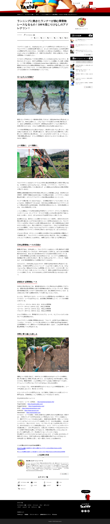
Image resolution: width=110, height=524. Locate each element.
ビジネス (35, 482)
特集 (39, 507)
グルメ (60, 482)
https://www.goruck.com (31, 410)
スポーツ (37, 37)
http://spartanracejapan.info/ (45, 402)
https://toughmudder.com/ (35, 404)
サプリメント (23, 488)
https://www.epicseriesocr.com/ (31, 408)
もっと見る (64, 473)
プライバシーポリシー (34, 514)
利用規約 (26, 514)
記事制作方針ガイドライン (45, 514)
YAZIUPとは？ (20, 514)
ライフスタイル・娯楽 (25, 482)
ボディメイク (23, 485)
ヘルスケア (48, 485)
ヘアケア (35, 485)
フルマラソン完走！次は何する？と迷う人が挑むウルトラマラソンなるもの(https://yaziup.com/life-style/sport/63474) (39, 449)
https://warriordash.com (33, 412)
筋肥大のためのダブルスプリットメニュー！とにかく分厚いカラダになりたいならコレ (84, 51)
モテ (60, 485)
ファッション (48, 482)
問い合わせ (54, 514)
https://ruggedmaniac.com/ (36, 406)
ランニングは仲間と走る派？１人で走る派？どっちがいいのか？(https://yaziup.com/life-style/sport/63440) (41, 451)
